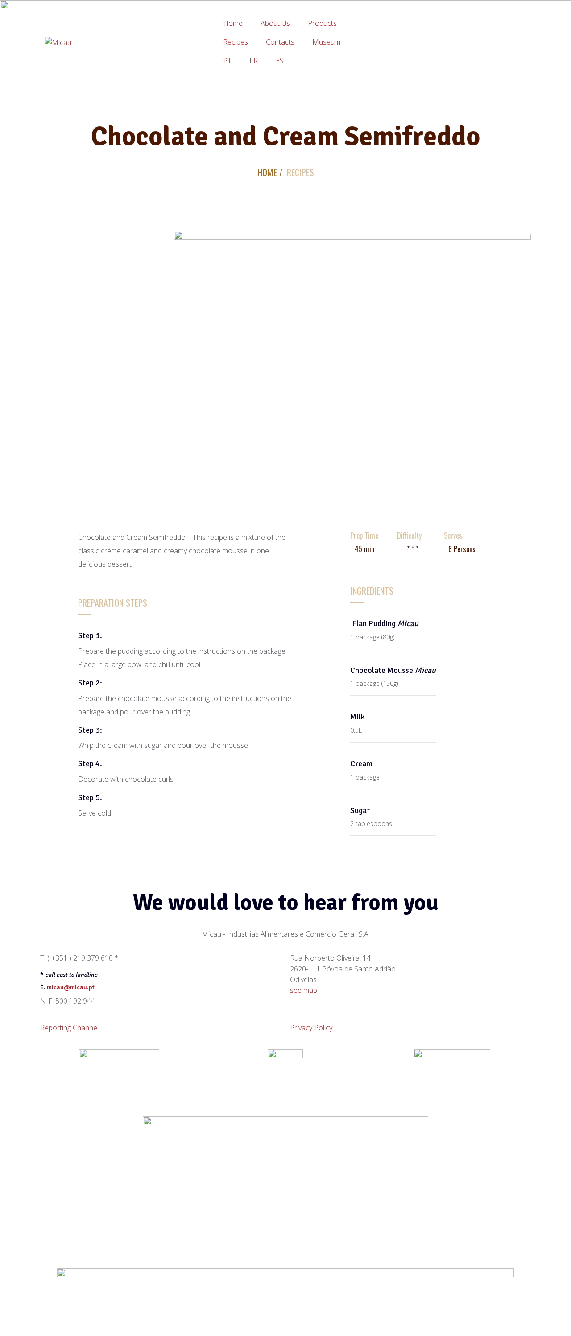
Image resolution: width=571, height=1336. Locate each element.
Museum (326, 42)
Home (233, 23)
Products (322, 23)
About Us (275, 23)
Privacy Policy (311, 1028)
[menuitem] (227, 60)
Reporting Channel (69, 1028)
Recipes (235, 42)
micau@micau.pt (71, 987)
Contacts (280, 42)
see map (303, 990)
